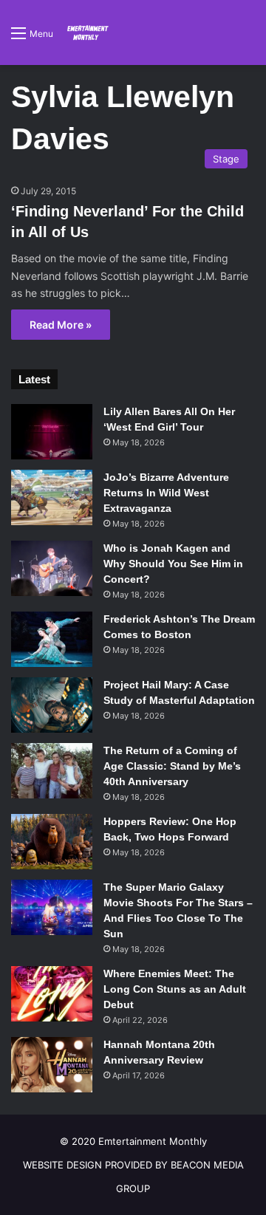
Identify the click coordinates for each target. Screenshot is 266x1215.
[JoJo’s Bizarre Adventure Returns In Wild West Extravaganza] (51, 497)
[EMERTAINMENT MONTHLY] (86, 32)
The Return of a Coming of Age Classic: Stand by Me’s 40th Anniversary (172, 766)
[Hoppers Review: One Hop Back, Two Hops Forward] (51, 841)
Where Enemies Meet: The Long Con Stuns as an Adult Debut (174, 989)
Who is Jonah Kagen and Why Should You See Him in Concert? (173, 563)
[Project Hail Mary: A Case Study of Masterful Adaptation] (51, 705)
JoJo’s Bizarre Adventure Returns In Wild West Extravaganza (166, 492)
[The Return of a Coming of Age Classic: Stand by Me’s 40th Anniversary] (51, 770)
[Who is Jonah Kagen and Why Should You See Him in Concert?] (51, 568)
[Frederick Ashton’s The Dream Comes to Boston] (51, 639)
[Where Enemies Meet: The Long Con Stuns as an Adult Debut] (51, 993)
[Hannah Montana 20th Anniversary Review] (51, 1064)
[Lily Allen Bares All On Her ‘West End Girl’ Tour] (51, 431)
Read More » (61, 324)
